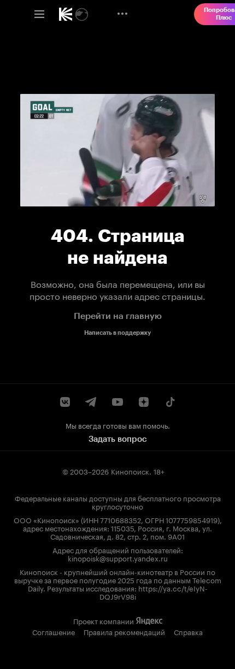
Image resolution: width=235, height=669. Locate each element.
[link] (65, 14)
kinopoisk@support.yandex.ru (118, 557)
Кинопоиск (130, 470)
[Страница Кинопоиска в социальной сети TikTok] (170, 401)
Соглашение (53, 631)
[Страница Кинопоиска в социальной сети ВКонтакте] (65, 401)
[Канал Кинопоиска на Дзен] (143, 401)
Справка (188, 631)
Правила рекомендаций (124, 631)
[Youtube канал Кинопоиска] (117, 401)
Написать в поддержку (117, 332)
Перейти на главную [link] (118, 316)
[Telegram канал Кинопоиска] (91, 401)
